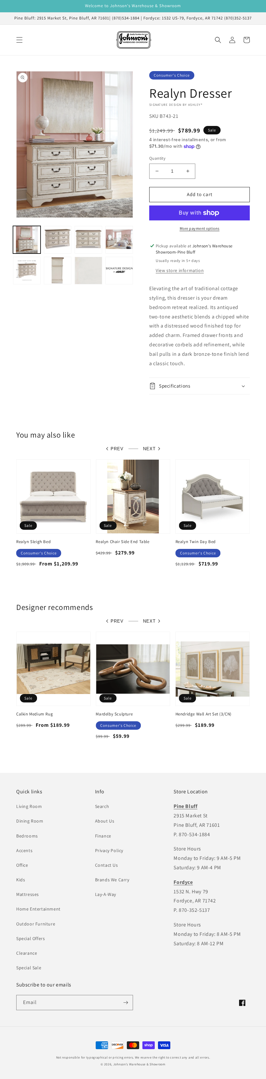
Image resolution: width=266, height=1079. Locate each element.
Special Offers (30, 938)
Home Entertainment (38, 909)
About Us (105, 821)
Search (102, 806)
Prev (117, 448)
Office (22, 865)
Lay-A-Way (105, 894)
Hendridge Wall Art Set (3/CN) (203, 714)
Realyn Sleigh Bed (33, 541)
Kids (20, 880)
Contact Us (106, 865)
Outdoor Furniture (35, 924)
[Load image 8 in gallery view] (119, 270)
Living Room (29, 806)
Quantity (157, 158)
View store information (180, 270)
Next (149, 448)
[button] (19, 40)
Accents (24, 850)
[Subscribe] (125, 1002)
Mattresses (27, 894)
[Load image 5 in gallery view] (27, 270)
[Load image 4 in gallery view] (119, 240)
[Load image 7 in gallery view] (88, 270)
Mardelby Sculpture (114, 714)
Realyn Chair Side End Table (122, 541)
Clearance (26, 953)
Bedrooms (27, 836)
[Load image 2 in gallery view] (57, 240)
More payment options (200, 228)
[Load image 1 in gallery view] (27, 240)
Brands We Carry (112, 880)
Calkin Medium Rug (34, 714)
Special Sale (28, 968)
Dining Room (29, 821)
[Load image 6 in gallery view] (57, 270)
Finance (103, 836)
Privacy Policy (109, 850)
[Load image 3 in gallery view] (88, 240)
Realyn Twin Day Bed (195, 541)
